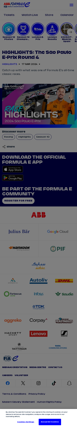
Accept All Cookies (50, 422)
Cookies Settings (25, 422)
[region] (38, 418)
